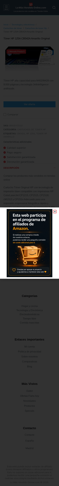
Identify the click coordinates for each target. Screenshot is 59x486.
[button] (55, 211)
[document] (29, 243)
